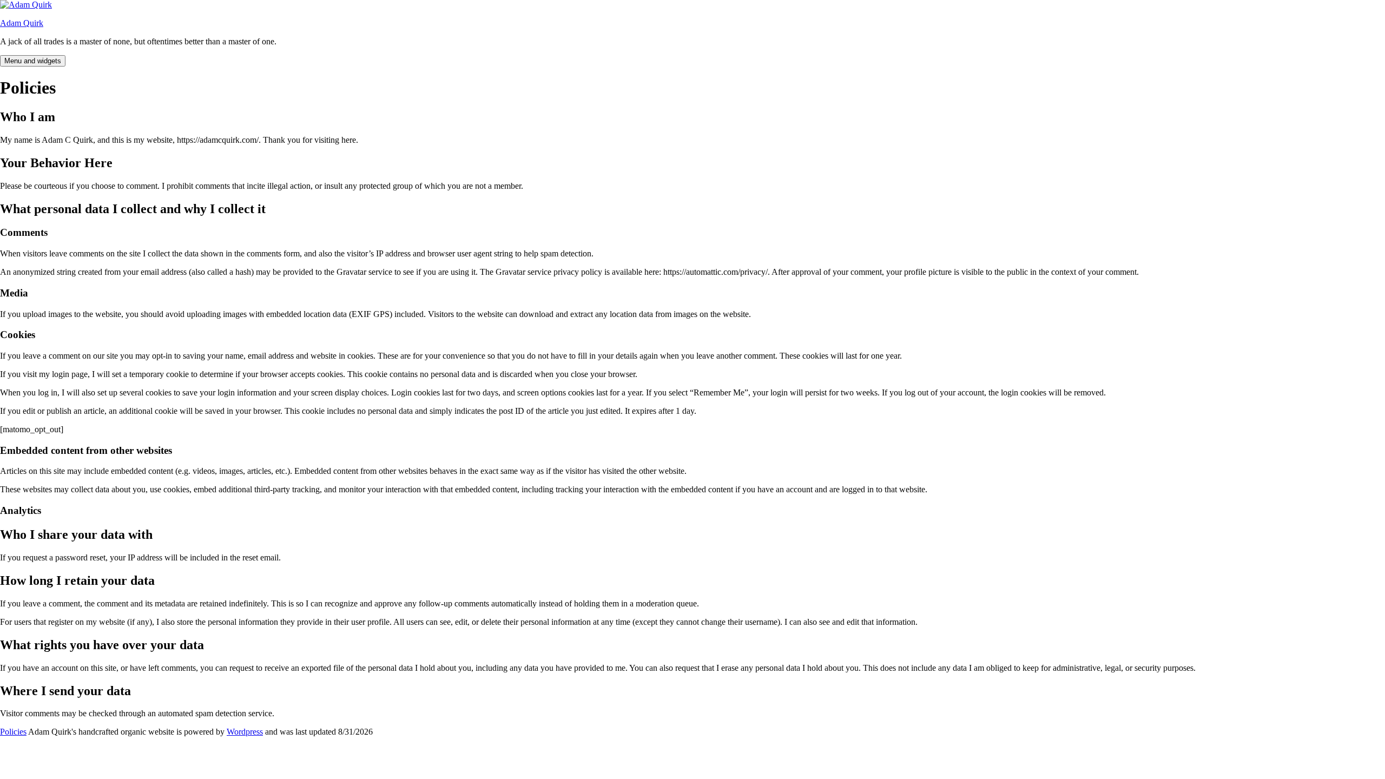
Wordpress (245, 731)
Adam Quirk (21, 23)
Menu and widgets (32, 61)
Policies (13, 731)
